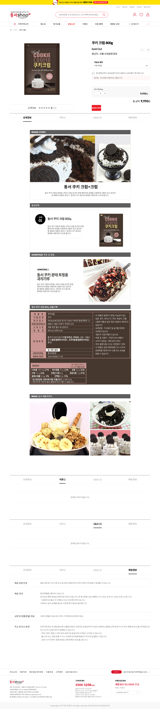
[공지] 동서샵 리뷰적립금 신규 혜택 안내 (136, 672)
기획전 (84, 24)
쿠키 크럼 (22, 30)
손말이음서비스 (71, 672)
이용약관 (22, 672)
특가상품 (56, 24)
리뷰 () (62, 117)
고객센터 (139, 7)
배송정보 (132, 117)
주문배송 (131, 7)
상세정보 (27, 117)
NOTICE (116, 672)
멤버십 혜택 (147, 7)
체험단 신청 (114, 24)
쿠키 (15, 30)
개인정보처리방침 (36, 672)
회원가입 (124, 7)
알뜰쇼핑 (71, 24)
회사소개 (13, 672)
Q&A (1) (97, 117)
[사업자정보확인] (32, 689)
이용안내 (49, 672)
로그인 (118, 7)
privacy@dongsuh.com (34, 694)
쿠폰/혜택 (99, 24)
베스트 (43, 24)
